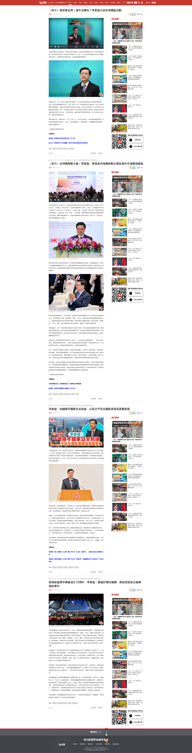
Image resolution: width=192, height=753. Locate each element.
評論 (80, 2)
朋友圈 (113, 2)
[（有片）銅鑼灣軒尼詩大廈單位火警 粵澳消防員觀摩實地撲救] (127, 30)
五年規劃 (75, 703)
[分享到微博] (106, 741)
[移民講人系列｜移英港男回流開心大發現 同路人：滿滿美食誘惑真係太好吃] (119, 128)
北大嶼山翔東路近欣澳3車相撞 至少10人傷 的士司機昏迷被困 (135, 87)
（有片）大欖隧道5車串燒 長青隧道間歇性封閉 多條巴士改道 (135, 116)
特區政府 (61, 567)
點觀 (85, 2)
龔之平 (76, 567)
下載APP (153, 2)
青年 (70, 703)
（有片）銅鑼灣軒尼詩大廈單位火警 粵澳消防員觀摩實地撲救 (127, 42)
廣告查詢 (82, 744)
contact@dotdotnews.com (102, 747)
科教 (106, 2)
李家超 (55, 148)
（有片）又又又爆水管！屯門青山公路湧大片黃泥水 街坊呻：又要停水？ (135, 97)
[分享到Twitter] (106, 738)
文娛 (101, 2)
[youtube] (135, 3)
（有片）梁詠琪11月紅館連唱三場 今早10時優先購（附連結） (135, 57)
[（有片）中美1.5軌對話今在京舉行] (119, 108)
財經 (96, 2)
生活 (90, 2)
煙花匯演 (71, 148)
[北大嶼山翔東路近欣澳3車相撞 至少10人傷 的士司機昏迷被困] (119, 89)
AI (77, 394)
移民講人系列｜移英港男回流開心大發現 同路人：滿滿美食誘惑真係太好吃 (135, 126)
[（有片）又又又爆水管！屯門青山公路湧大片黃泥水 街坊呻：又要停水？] (119, 98)
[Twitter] (138, 3)
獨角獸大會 (67, 394)
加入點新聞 (99, 744)
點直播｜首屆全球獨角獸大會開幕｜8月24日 (62, 388)
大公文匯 (55, 394)
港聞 (50, 14)
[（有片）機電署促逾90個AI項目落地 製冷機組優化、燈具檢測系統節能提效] (119, 79)
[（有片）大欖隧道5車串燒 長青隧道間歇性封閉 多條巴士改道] (119, 118)
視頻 (75, 2)
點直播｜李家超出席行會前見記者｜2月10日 (62, 138)
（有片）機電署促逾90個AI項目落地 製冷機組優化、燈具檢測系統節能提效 (135, 77)
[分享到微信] (106, 735)
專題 (118, 2)
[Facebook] (132, 3)
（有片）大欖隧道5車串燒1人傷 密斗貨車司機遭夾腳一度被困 (135, 48)
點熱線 (75, 744)
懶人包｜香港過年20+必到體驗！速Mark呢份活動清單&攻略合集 (68, 143)
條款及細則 (116, 744)
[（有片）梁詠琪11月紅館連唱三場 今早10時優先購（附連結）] (119, 59)
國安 (66, 567)
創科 (73, 394)
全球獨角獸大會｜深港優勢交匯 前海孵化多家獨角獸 (65, 383)
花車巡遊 (65, 148)
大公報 (71, 567)
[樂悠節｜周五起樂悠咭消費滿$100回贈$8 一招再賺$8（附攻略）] (119, 69)
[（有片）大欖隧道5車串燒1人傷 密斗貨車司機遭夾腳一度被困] (119, 49)
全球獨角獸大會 (62, 2)
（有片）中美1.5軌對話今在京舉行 (134, 106)
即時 (69, 2)
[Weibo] (141, 3)
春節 (60, 148)
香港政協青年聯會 (62, 703)
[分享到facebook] (106, 731)
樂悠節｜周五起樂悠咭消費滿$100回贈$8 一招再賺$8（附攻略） (135, 67)
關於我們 (90, 744)
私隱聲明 (107, 744)
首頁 (52, 2)
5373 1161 (91, 747)
